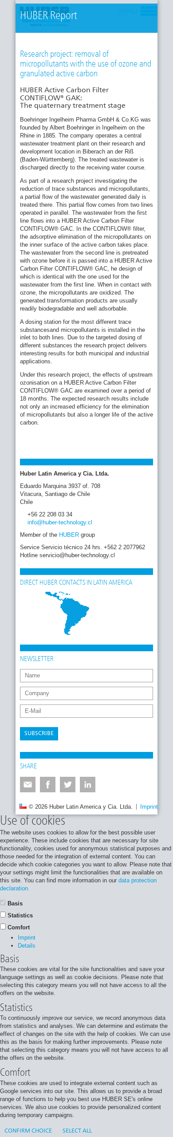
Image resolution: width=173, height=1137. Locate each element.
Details (26, 945)
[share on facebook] (47, 784)
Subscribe (39, 733)
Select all (77, 1131)
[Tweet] (67, 784)
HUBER (69, 534)
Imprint (149, 807)
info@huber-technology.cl (60, 522)
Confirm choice (28, 1131)
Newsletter (37, 659)
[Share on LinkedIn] (87, 784)
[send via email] (27, 784)
